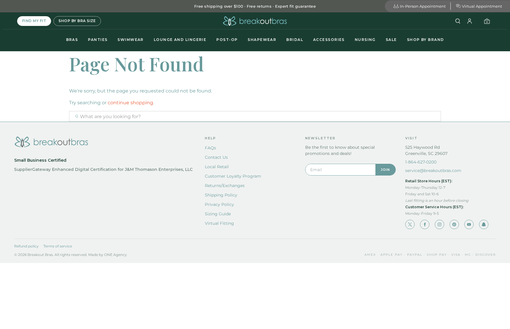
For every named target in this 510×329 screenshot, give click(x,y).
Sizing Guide (218, 213)
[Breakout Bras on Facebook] (424, 224)
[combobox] (255, 116)
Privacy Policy (219, 204)
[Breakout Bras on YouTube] (469, 224)
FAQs (210, 148)
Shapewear (262, 39)
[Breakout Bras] (255, 21)
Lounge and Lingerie (180, 39)
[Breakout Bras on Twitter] (410, 224)
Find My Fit (34, 21)
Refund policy (26, 246)
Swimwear (130, 39)
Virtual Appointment (482, 6)
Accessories (329, 39)
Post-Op (227, 39)
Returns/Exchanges (225, 185)
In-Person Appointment (423, 6)
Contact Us (216, 157)
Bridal (294, 39)
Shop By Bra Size (77, 21)
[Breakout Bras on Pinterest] (454, 224)
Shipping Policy (221, 195)
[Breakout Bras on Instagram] (439, 224)
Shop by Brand (425, 39)
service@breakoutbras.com (433, 170)
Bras (72, 39)
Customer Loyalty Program (233, 176)
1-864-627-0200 (421, 162)
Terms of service (57, 246)
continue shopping (130, 102)
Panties (97, 39)
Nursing (365, 39)
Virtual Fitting (219, 223)
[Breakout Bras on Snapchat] (483, 224)
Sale (391, 39)
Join (385, 170)
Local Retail (217, 166)
